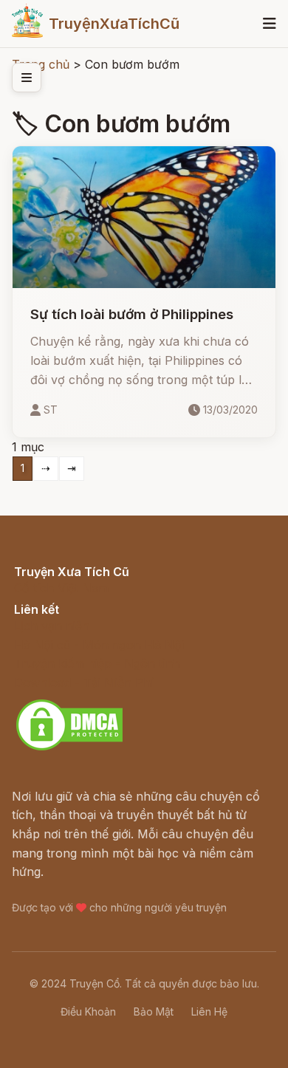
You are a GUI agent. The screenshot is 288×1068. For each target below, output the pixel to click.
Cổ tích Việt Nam (61, 588)
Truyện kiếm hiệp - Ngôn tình (97, 663)
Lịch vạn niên (51, 625)
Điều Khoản (88, 1011)
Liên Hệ (209, 1011)
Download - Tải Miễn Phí (84, 682)
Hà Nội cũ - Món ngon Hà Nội (99, 644)
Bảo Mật (154, 1011)
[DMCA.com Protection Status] (69, 748)
